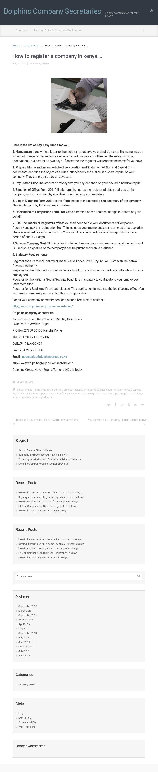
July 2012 (23, 651)
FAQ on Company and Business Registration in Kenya (47, 506)
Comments (27, 722)
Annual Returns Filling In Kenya (35, 450)
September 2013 (27, 633)
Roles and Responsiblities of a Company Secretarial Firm (44, 421)
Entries (24, 717)
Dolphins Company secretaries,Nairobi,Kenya (43, 463)
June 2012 (24, 655)
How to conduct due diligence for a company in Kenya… (49, 501)
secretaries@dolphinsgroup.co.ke (44, 356)
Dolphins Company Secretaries (52, 11)
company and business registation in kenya (42, 454)
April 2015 (24, 624)
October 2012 (26, 646)
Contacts (21, 30)
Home (16, 45)
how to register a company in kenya (32, 397)
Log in (21, 713)
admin (45, 63)
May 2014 (23, 628)
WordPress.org (26, 726)
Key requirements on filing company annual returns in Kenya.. (51, 497)
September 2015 (27, 615)
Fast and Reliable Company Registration (58, 30)
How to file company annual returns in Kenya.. (43, 510)
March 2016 (24, 610)
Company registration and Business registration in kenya (49, 459)
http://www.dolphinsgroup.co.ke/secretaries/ (43, 306)
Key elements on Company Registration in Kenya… (118, 419)
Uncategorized (32, 45)
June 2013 (24, 642)
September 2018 (27, 606)
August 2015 (25, 619)
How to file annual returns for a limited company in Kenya (49, 492)
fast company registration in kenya (124, 393)
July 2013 (23, 637)
